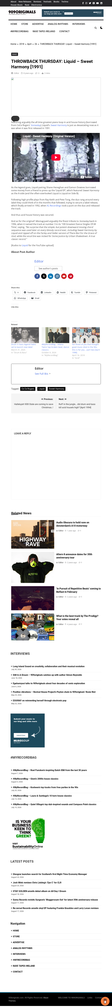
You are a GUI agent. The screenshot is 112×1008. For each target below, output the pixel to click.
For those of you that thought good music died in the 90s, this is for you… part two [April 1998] (86, 348)
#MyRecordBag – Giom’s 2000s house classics (35, 778)
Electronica (36, 5)
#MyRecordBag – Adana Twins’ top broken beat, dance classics (55, 347)
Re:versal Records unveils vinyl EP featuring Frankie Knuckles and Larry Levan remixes (56, 908)
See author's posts (48, 268)
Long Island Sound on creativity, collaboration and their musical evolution (49, 666)
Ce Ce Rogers (27, 389)
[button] (15, 118)
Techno (64, 1)
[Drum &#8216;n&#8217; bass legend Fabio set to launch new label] (25, 335)
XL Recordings (54, 205)
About (13, 1)
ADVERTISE (38, 23)
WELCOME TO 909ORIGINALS (71, 997)
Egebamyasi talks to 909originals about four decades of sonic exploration (49, 683)
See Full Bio (41, 373)
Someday (35, 125)
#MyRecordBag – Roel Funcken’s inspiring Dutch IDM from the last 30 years (50, 770)
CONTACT (64, 31)
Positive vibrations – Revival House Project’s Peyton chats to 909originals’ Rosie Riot (54, 692)
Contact (98, 997)
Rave (27, 5)
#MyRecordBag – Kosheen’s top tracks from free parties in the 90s (45, 787)
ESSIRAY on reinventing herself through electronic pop (39, 700)
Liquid (25, 245)
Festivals (47, 1)
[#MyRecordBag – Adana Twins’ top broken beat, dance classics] (55, 335)
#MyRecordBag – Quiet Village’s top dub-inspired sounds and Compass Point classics (54, 804)
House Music (17, 5)
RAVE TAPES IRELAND (44, 31)
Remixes (37, 1)
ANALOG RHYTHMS (58, 23)
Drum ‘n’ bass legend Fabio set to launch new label (23, 345)
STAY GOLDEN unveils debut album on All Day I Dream (39, 891)
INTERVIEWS (78, 23)
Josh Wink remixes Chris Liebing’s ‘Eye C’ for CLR (37, 882)
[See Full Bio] (49, 373)
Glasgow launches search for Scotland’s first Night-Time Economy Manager (50, 874)
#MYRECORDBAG (20, 31)
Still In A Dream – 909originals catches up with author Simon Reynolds (47, 675)
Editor (16, 73)
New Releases (25, 1)
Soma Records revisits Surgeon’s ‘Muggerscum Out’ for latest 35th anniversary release (55, 899)
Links (89, 997)
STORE (24, 23)
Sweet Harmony (56, 389)
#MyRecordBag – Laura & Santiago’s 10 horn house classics (42, 796)
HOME (14, 23)
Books (56, 1)
